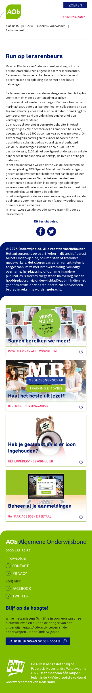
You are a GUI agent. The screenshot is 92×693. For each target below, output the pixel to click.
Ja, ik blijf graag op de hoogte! (34, 641)
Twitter (20, 596)
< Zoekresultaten (73, 17)
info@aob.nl (16, 558)
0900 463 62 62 (18, 550)
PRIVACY (19, 573)
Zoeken (75, 5)
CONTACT (20, 565)
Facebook (21, 588)
